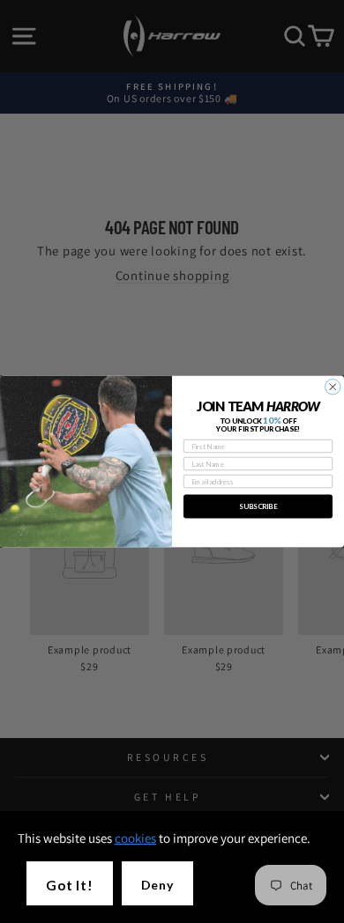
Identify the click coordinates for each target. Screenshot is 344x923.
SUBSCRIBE (258, 506)
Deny (157, 884)
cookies (135, 838)
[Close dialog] (333, 387)
